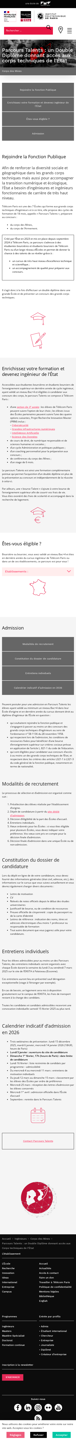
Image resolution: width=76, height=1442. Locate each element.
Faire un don (46, 1277)
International (9, 1282)
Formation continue (13, 1345)
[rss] (38, 1418)
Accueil (6, 1238)
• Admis (43, 1326)
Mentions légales (49, 1291)
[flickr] (48, 1407)
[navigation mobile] (69, 32)
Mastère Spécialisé (13, 1335)
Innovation (8, 1273)
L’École (6, 1263)
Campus (7, 1291)
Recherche (8, 1268)
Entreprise (8, 1287)
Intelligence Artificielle (25, 433)
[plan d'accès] (60, 32)
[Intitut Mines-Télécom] (46, 4)
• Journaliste (46, 1345)
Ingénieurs (21, 1238)
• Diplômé (45, 1349)
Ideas (5, 1277)
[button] (15, 1435)
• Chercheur (46, 1335)
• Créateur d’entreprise (52, 1354)
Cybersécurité (20, 425)
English (43, 1301)
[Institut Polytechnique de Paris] (51, 19)
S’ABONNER (13, 1377)
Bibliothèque (46, 1296)
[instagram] (38, 1407)
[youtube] (58, 1407)
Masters (6, 1331)
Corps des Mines (40, 1238)
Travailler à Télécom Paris (54, 1282)
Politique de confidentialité (55, 1287)
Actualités (45, 1268)
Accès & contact (49, 1273)
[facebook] (18, 1407)
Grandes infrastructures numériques (33, 429)
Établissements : (16, 571)
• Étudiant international (53, 1331)
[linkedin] (28, 1407)
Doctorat (7, 1340)
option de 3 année (28, 407)
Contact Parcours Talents (38, 1141)
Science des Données (24, 436)
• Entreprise (46, 1340)
